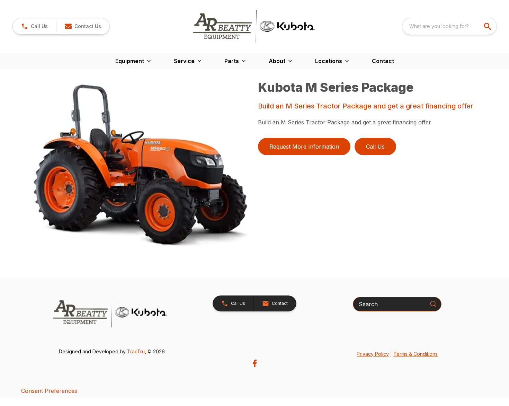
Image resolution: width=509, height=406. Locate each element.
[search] (488, 26)
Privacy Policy (373, 354)
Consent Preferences (49, 390)
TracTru (136, 351)
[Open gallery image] (139, 164)
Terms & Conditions (415, 354)
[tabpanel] (139, 165)
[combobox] (449, 26)
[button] (34, 26)
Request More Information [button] (304, 146)
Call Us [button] (375, 146)
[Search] (433, 303)
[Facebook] (254, 363)
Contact (383, 61)
